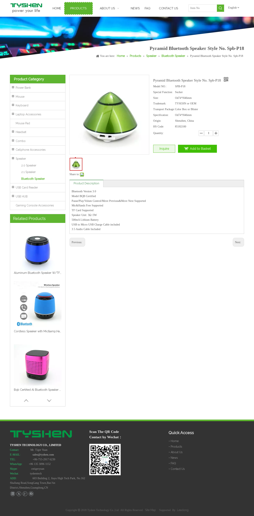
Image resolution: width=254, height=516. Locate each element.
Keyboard (22, 105)
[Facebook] (31, 493)
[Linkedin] (12, 493)
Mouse (20, 96)
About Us (177, 452)
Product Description (86, 183)
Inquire (164, 149)
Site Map (151, 510)
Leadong (183, 510)
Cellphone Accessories (31, 149)
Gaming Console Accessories (35, 205)
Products (176, 446)
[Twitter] (18, 493)
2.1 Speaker (28, 172)
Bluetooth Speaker (33, 178)
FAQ (173, 463)
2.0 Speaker (28, 165)
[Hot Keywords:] (220, 8)
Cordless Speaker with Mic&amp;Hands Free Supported (38, 272)
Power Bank (23, 87)
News (174, 457)
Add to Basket (200, 149)
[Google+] (24, 493)
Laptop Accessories (28, 114)
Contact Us (178, 468)
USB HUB (22, 196)
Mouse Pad (23, 123)
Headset (21, 132)
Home (175, 441)
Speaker (21, 158)
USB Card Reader (27, 187)
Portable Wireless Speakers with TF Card (38, 389)
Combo (21, 141)
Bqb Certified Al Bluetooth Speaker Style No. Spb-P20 (38, 331)
